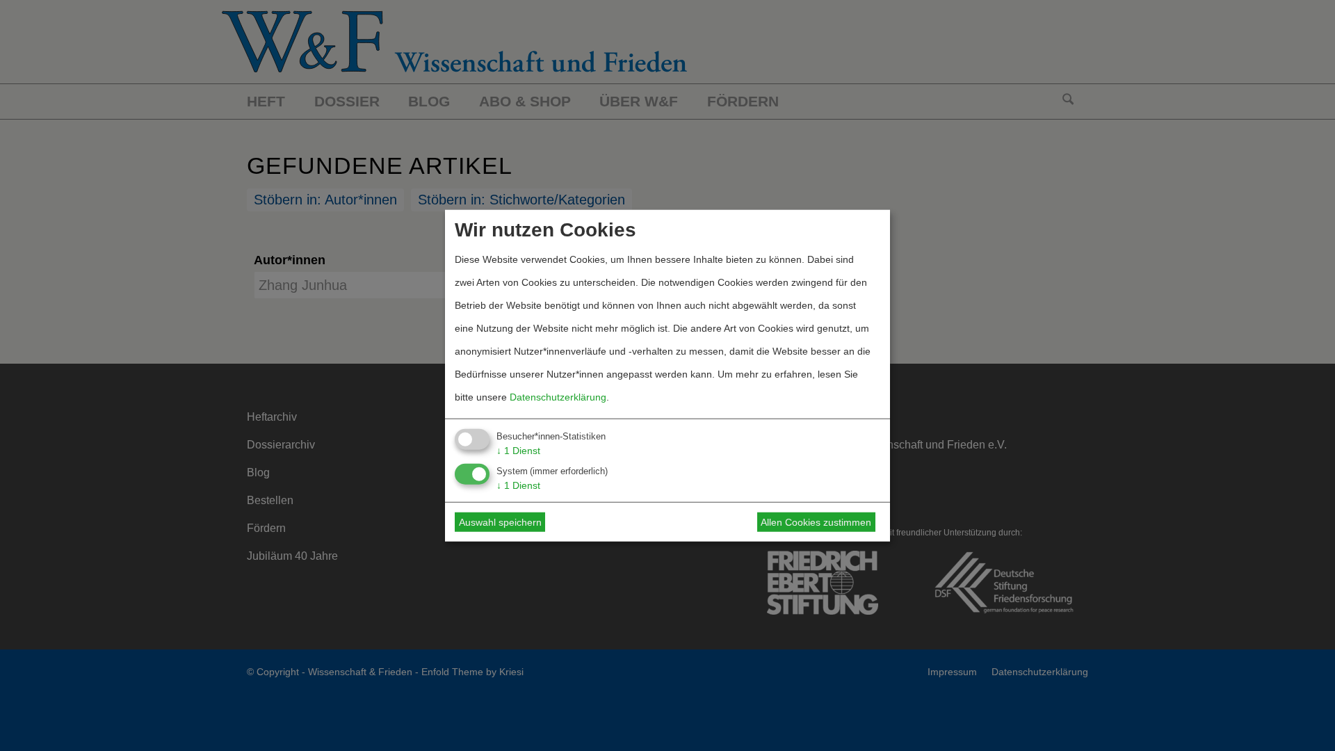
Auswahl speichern (500, 522)
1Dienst (518, 449)
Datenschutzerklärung (558, 396)
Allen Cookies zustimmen (816, 522)
